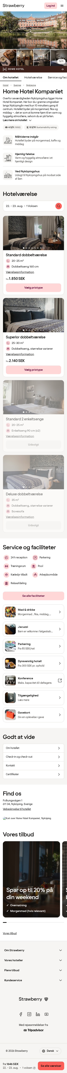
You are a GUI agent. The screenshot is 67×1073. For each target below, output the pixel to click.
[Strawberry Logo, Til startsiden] (13, 5)
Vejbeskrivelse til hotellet (17, 809)
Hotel (5, 85)
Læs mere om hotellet (15, 120)
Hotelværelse (33, 77)
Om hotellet (11, 77)
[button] (33, 233)
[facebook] (21, 1014)
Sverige (17, 85)
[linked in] (38, 1014)
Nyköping (31, 85)
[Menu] (62, 5)
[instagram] (29, 1014)
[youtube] (46, 1014)
